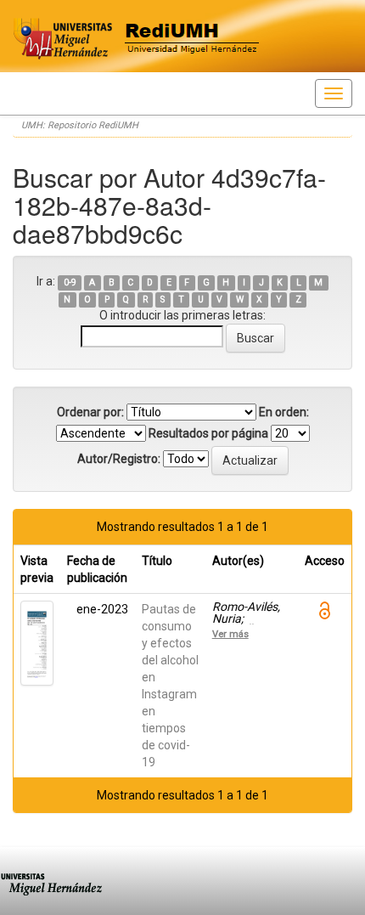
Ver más (230, 634)
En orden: (284, 412)
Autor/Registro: (118, 459)
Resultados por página (208, 433)
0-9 (70, 282)
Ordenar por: (90, 412)
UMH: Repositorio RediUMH (79, 125)
